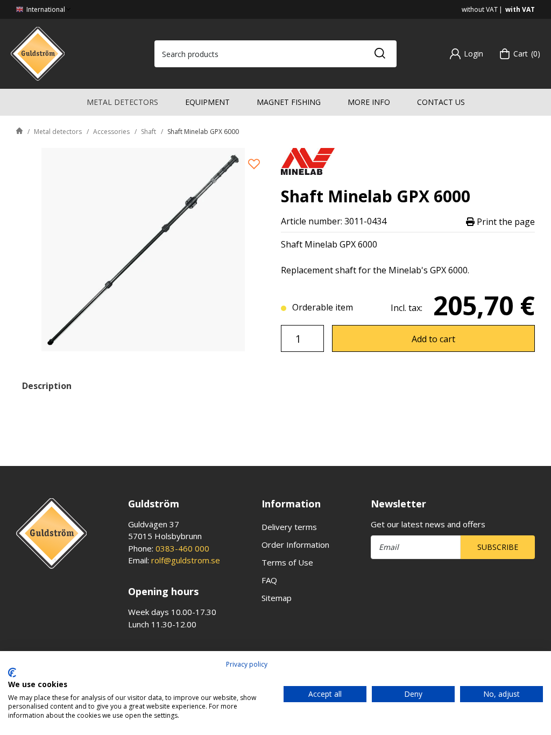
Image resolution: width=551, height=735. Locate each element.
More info (369, 102)
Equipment (207, 102)
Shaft (148, 131)
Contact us (441, 102)
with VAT (520, 9)
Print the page (505, 221)
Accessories (111, 131)
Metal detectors (122, 102)
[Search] (379, 53)
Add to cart (433, 339)
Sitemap (277, 597)
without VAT (480, 9)
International (45, 9)
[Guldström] (38, 53)
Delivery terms (289, 526)
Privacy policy (246, 664)
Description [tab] (47, 386)
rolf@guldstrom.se (185, 560)
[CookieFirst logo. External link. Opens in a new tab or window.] (12, 672)
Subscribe (497, 547)
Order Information (295, 544)
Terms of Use (287, 562)
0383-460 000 (182, 548)
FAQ (269, 580)
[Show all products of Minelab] (308, 160)
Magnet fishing (289, 102)
